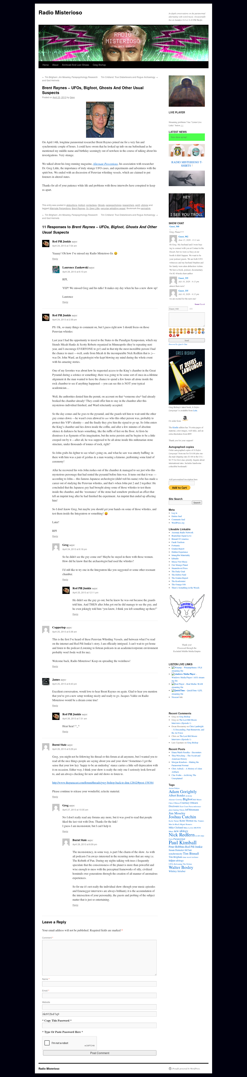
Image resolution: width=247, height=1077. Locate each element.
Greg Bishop (99, 64)
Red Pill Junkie (194, 846)
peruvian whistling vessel (113, 208)
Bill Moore (197, 799)
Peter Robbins (177, 846)
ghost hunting (174, 810)
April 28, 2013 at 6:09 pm (85, 844)
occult (197, 835)
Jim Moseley (177, 813)
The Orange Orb (179, 584)
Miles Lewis (188, 827)
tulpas (172, 860)
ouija (202, 835)
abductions (71, 205)
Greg (72, 97)
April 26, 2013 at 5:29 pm (64, 748)
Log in (174, 512)
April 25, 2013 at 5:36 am (64, 631)
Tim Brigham (175, 857)
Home (45, 64)
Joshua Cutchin (182, 817)
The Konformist (178, 581)
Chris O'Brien (174, 803)
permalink (145, 208)
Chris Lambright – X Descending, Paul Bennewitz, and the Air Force (188, 729)
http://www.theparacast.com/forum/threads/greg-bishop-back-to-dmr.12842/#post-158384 (103, 782)
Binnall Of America (180, 538)
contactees (91, 205)
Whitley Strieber (177, 871)
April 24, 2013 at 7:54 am (64, 245)
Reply (55, 258)
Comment (47, 937)
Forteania (176, 545)
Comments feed (178, 519)
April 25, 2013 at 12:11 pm (85, 592)
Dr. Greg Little (93, 208)
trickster (195, 857)
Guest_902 (183, 236)
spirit (137, 205)
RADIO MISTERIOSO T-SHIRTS (186, 163)
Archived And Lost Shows (75, 64)
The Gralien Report (180, 577)
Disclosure (174, 806)
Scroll (202, 304)
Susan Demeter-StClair (180, 850)
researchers (128, 205)
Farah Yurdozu (178, 542)
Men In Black (174, 824)
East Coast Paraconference (190, 806)
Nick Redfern (182, 834)
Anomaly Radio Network (182, 532)
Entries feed (177, 516)
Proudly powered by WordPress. (186, 1068)
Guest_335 (183, 278)
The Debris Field (179, 574)
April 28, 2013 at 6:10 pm (74, 271)
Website (46, 1002)
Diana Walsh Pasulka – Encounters (186, 752)
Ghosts (101, 205)
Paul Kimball (183, 842)
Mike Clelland (176, 827)
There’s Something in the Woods (185, 587)
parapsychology (113, 205)
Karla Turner (174, 821)
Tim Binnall (191, 853)
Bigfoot (188, 799)
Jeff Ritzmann (192, 809)
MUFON (197, 827)
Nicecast (175, 697)
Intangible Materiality (181, 555)
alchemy (189, 795)
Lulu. (195, 410)
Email (45, 990)
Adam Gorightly (183, 791)
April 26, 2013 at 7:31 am (74, 718)
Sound (197, 304)
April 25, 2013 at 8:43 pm (64, 683)
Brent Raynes (78, 208)
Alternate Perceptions (60, 208)
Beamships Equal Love (181, 535)
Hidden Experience (180, 551)
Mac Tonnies (199, 821)
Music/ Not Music (179, 561)
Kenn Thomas (186, 820)
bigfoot (81, 205)
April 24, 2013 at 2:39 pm (64, 319)
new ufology (181, 831)
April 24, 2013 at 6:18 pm (74, 549)
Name (46, 978)
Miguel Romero (186, 824)
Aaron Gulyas (174, 788)
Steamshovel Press (180, 568)
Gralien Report (178, 548)
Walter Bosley (181, 867)
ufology (144, 205)
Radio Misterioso (60, 12)
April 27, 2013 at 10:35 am (75, 809)
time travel (187, 857)
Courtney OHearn (189, 802)
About (55, 64)
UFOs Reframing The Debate (180, 864)
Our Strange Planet (180, 564)
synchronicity (175, 853)
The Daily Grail (178, 571)
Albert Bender (177, 795)
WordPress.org (178, 522)
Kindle (175, 427)
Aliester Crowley (175, 799)
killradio (175, 558)
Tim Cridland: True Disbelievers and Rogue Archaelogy (129, 77)
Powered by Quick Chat (178, 344)
